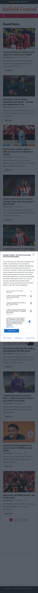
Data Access (19, 338)
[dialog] (19, 296)
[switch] (30, 296)
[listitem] (19, 291)
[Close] (34, 255)
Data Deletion (7, 338)
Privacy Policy (30, 338)
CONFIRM (11, 331)
